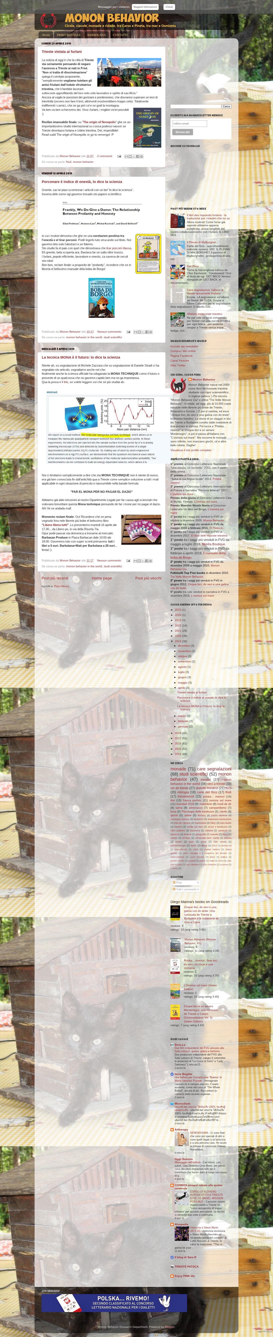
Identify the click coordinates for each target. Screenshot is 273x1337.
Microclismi (182, 1103)
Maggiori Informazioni (145, 7)
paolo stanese (219, 815)
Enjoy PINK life (185, 1276)
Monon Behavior (203, 379)
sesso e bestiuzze (217, 826)
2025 (178, 609)
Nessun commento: (110, 331)
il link (65, 382)
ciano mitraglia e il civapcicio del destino (205, 853)
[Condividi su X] (134, 156)
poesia (227, 838)
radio (211, 861)
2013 (214, 845)
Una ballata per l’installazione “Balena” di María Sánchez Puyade (198, 1079)
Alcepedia (181, 1224)
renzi (220, 861)
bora (173, 811)
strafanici (198, 819)
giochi (174, 815)
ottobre (183, 656)
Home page (102, 578)
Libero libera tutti (55, 525)
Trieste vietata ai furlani (62, 52)
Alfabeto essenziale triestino (204, 313)
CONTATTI (120, 35)
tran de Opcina (182, 823)
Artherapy (181, 1129)
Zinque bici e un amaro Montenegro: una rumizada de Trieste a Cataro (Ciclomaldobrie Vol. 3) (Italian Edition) (201, 1014)
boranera (195, 830)
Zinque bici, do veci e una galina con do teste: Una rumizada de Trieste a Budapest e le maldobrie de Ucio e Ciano (201, 915)
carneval (222, 830)
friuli (68, 161)
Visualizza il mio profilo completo (190, 450)
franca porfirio (192, 800)
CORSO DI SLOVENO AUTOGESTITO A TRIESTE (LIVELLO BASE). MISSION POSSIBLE (206, 1196)
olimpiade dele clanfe (207, 838)
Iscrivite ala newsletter (184, 346)
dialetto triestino (207, 788)
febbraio (183, 721)
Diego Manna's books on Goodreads (199, 902)
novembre (185, 651)
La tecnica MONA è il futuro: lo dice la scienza (81, 357)
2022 (178, 625)
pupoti (202, 861)
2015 (178, 748)
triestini (206, 779)
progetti (191, 861)
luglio (181, 672)
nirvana (186, 838)
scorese (224, 864)
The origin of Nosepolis (99, 122)
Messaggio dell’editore (188, 1162)
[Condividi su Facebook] (138, 156)
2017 (178, 738)
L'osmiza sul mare (181, 494)
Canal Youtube (179, 360)
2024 (178, 615)
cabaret (209, 830)
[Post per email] (119, 156)
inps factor (225, 823)
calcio (195, 849)
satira (178, 807)
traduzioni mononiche (219, 819)
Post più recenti (55, 578)
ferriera (202, 815)
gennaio (183, 726)
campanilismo (217, 807)
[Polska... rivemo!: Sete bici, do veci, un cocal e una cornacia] (177, 967)
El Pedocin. (216, 528)
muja (225, 834)
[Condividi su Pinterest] (141, 156)
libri (172, 800)
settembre (185, 661)
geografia (201, 834)
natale (173, 838)
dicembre (184, 645)
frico (228, 788)
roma (203, 841)
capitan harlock (212, 849)
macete (214, 834)
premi (178, 841)
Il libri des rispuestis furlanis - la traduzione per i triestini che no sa (208, 217)
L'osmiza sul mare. (203, 595)
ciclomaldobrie (177, 857)
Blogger (169, 1326)
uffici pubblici (177, 830)
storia (204, 845)
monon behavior (83, 161)
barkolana (200, 823)
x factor (174, 868)
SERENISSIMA (199, 1132)
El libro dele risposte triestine (209, 535)
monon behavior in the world (84, 337)
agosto (182, 666)
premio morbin (177, 861)
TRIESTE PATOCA (187, 1266)
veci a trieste (216, 784)
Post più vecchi (148, 578)
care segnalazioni (214, 768)
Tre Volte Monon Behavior (186, 576)
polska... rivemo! (214, 796)
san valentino (192, 864)
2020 (178, 635)
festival (187, 834)
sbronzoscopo (178, 845)
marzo (182, 715)
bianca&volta (181, 849)
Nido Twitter (177, 365)
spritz (193, 845)
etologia (183, 792)
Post (178, 882)
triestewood (186, 796)
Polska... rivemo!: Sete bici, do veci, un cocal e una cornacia (201, 964)
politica (224, 857)
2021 (178, 630)
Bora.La (180, 1044)
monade (178, 768)
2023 (178, 620)
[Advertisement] (204, 69)
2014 (178, 754)
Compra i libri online (183, 351)
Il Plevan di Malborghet (201, 242)
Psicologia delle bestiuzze (198, 811)
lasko (212, 857)
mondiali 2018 (185, 803)
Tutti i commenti (185, 889)
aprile (182, 687)
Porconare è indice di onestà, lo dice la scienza (82, 182)
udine (187, 815)
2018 (178, 733)
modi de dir (224, 803)
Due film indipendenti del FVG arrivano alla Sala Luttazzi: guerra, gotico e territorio (199, 1049)
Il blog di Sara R (185, 1257)
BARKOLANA (96, 35)
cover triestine (197, 857)
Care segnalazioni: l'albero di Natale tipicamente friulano (205, 292)
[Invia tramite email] (126, 156)
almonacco (196, 807)
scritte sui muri (195, 826)
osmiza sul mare (220, 800)
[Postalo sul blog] (130, 156)
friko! (213, 823)
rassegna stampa (179, 819)
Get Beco (193, 266)
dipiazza (175, 834)
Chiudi (169, 7)
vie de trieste (179, 788)
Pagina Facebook (181, 355)
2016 (178, 743)
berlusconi (226, 845)
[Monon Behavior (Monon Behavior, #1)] (177, 945)
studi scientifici (113, 337)
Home (46, 35)
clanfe (223, 811)
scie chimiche (209, 864)
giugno (182, 677)
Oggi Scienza (184, 1159)
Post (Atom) (61, 586)
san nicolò (220, 841)
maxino (178, 826)
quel (191, 841)
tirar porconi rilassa (118, 248)
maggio (183, 682)
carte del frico (207, 792)
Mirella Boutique (213, 544)
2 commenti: (105, 156)
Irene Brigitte (183, 1074)
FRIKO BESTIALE (69, 35)
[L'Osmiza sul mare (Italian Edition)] (177, 992)
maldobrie (205, 803)
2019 (178, 641)
